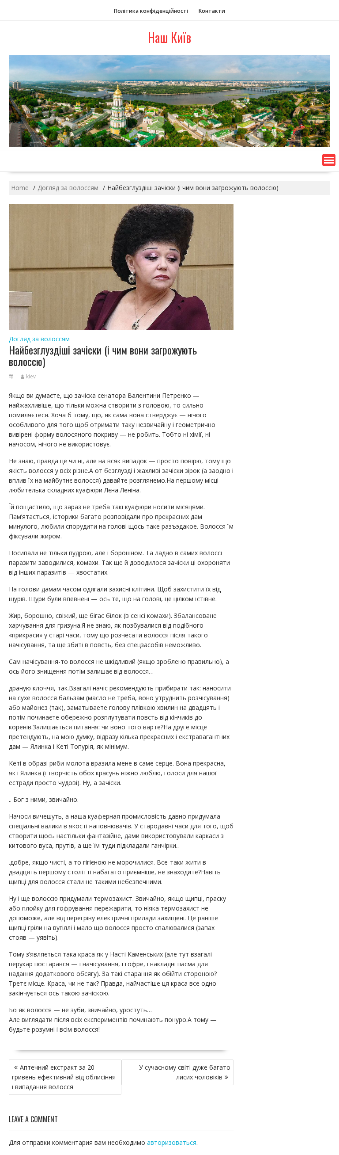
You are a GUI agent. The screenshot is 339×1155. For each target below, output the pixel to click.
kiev (31, 376)
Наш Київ (169, 37)
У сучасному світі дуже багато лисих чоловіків (184, 1072)
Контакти (212, 11)
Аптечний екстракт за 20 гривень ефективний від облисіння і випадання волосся (64, 1077)
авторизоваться (171, 1142)
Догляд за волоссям (39, 339)
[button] (328, 160)
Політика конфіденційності (151, 11)
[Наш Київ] (169, 145)
